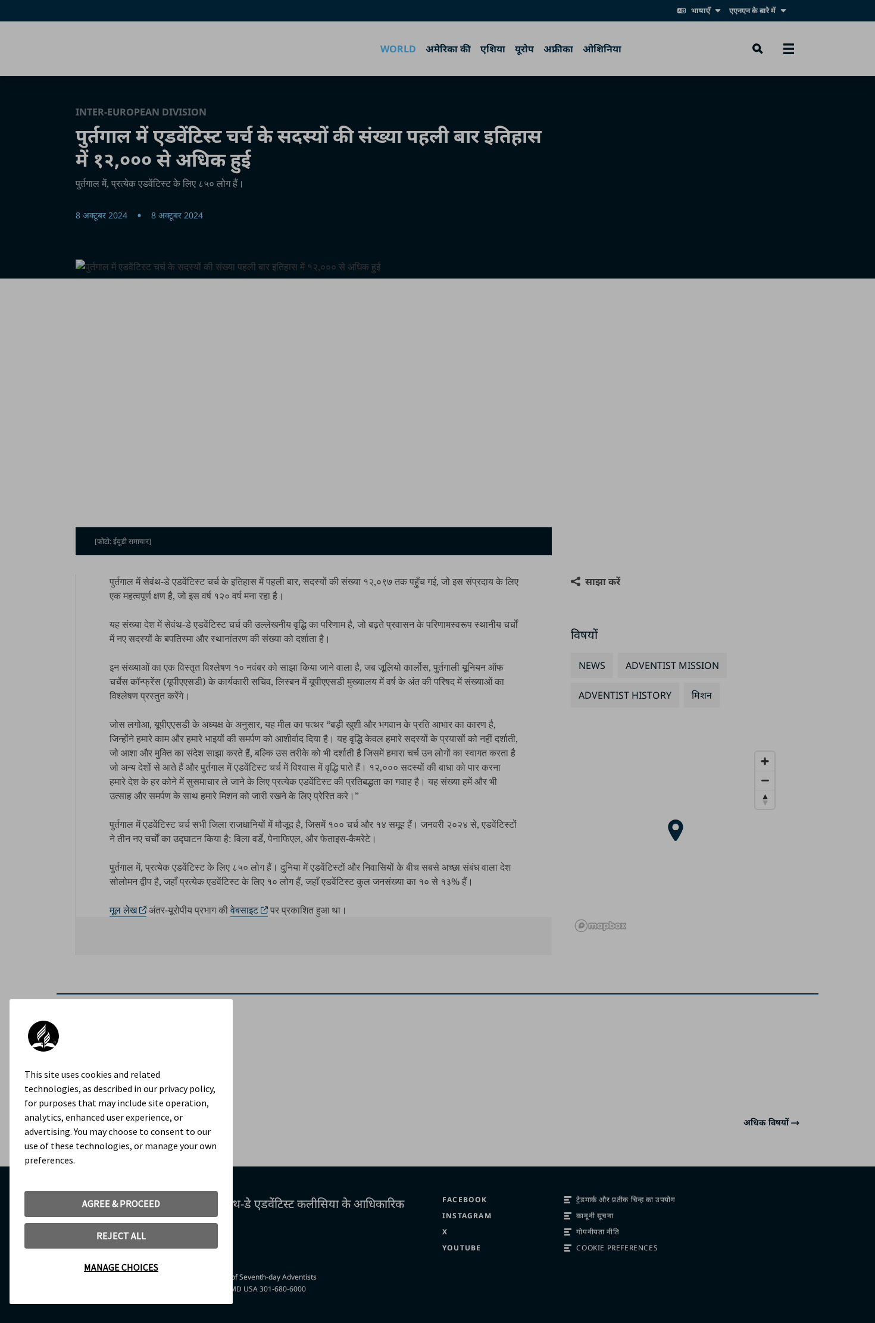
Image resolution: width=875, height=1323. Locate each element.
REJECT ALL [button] (121, 1235)
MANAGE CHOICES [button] (121, 1267)
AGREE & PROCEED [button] (121, 1203)
